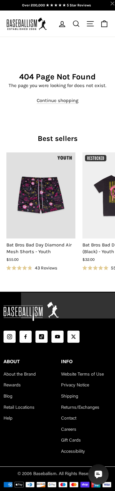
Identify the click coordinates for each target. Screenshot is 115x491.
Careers (68, 430)
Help (8, 418)
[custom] (10, 337)
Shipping (69, 396)
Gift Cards (71, 440)
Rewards (12, 385)
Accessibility (73, 452)
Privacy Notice (75, 385)
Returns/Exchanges (80, 408)
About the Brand (20, 374)
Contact (68, 418)
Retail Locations (19, 408)
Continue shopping (57, 100)
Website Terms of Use (82, 374)
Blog (8, 396)
